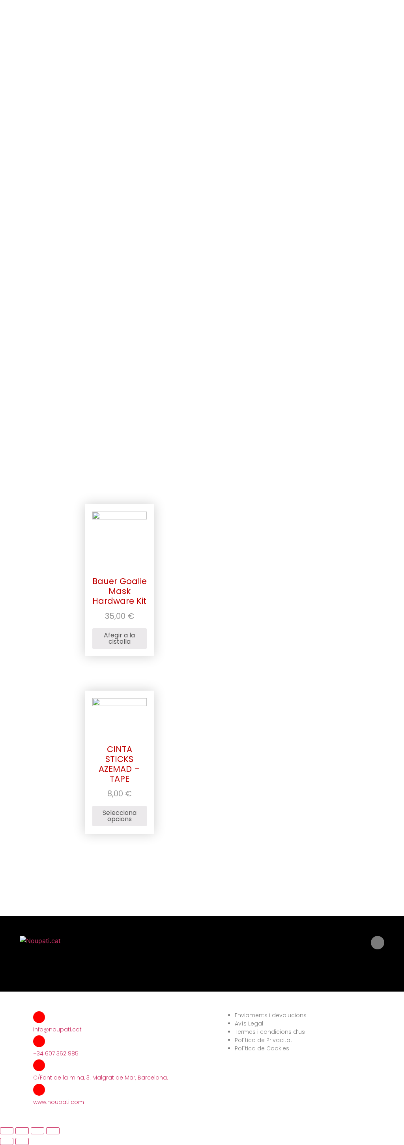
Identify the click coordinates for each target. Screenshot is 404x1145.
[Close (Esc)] (6, 1130)
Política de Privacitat (263, 1040)
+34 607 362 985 (56, 1053)
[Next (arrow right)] (22, 1141)
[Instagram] (377, 942)
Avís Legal (249, 1023)
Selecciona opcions (120, 816)
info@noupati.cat (57, 1029)
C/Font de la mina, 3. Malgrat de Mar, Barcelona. (100, 1077)
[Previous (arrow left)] (6, 1141)
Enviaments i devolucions (271, 1015)
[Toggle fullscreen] (37, 1130)
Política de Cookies (262, 1048)
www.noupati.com (58, 1102)
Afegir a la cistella (119, 638)
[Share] (22, 1130)
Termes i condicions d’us (270, 1032)
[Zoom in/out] (53, 1130)
